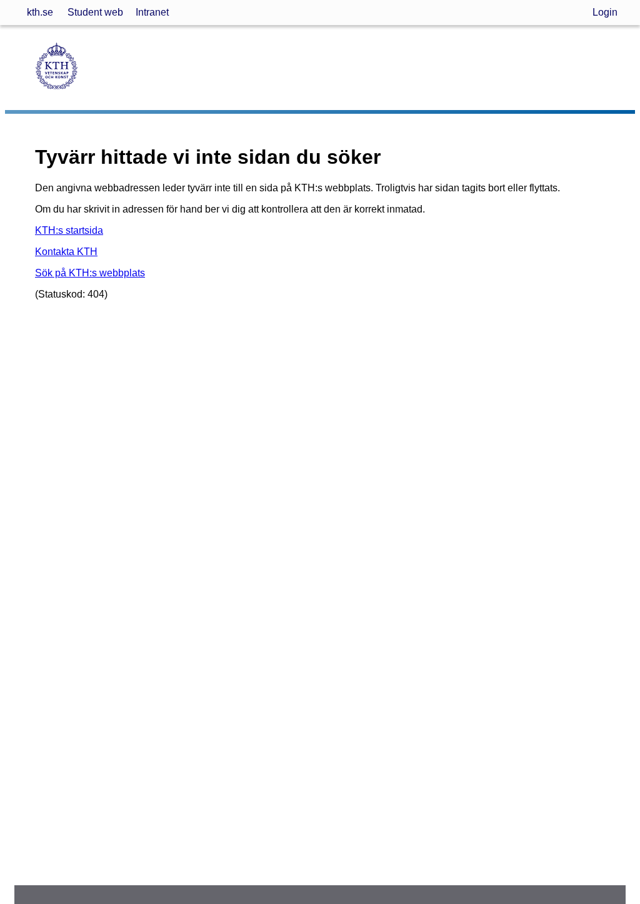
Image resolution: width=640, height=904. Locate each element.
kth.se (40, 12)
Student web (95, 12)
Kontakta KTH (66, 251)
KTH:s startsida (69, 230)
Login (605, 12)
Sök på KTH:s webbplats (90, 273)
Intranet (152, 12)
